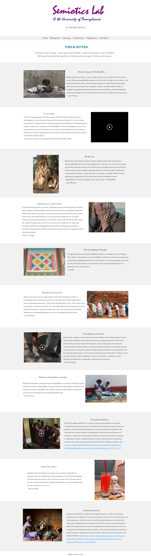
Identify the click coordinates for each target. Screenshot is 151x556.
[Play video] (109, 127)
